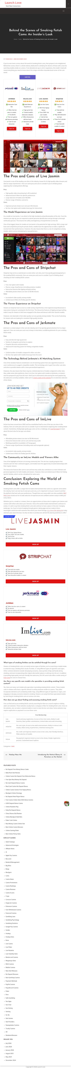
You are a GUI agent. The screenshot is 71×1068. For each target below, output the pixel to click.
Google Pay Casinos (12, 927)
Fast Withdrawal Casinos (13, 910)
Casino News (10, 879)
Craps (7, 896)
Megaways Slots (11, 960)
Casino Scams (10, 893)
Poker (7, 991)
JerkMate (9, 603)
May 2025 (9, 1057)
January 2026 (10, 1050)
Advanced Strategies (12, 845)
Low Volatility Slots (12, 954)
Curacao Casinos (11, 899)
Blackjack (8, 872)
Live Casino (9, 944)
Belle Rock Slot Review (13, 773)
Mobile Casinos (10, 967)
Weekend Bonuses (11, 1035)
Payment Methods (11, 981)
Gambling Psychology (12, 920)
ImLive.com (10, 640)
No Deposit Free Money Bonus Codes (17, 769)
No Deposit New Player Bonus (15, 796)
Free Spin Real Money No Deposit (16, 779)
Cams (12, 746)
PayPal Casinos (10, 984)
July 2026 (8, 1043)
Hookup (8, 933)
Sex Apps (8, 1001)
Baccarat (8, 859)
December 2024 (11, 1060)
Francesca (8, 59)
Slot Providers (10, 1022)
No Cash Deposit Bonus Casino (15, 783)
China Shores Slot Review (14, 813)
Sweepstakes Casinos (12, 1025)
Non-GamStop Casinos (13, 977)
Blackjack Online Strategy (14, 793)
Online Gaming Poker (12, 830)
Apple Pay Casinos (11, 855)
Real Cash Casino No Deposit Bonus (17, 786)
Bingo (7, 869)
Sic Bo (8, 1015)
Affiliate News (10, 848)
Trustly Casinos (10, 1028)
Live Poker (9, 947)
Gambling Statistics (12, 923)
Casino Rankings (11, 886)
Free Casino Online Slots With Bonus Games (19, 800)
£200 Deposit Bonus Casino (14, 803)
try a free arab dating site (55, 510)
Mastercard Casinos (12, 957)
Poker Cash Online (11, 820)
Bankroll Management (12, 862)
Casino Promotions (11, 882)
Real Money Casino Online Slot (15, 824)
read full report (55, 429)
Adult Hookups (10, 842)
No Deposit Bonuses (12, 974)
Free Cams (7, 677)
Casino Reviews (10, 889)
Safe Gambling (10, 998)
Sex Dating (9, 1008)
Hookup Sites (10, 937)
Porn (7, 994)
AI (6, 852)
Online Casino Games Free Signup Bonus (18, 790)
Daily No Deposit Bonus (13, 810)
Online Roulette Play (12, 807)
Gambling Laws (10, 916)
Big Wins (8, 865)
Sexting (8, 1011)
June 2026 (9, 1047)
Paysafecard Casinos (12, 988)
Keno (7, 940)
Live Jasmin (11, 529)
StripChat (10, 566)
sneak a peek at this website (42, 378)
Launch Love (13, 2)
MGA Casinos (10, 964)
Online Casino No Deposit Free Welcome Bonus (20, 776)
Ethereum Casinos (11, 906)
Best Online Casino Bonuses (14, 827)
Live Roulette (10, 950)
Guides (8, 930)
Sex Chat (8, 1005)
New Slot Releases (11, 971)
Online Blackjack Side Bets (14, 817)
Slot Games (9, 1018)
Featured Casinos (11, 913)
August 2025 (10, 1053)
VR (6, 1032)
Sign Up (11, 128)
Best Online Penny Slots (13, 834)
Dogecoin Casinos (11, 903)
